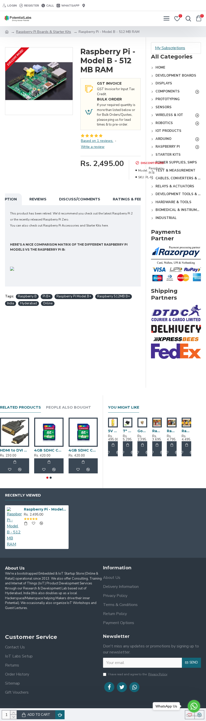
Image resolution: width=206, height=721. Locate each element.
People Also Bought (68, 407)
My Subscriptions (170, 48)
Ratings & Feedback (134, 199)
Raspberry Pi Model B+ (74, 296)
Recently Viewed (23, 495)
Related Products (20, 407)
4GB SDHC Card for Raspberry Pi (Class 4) (48, 450)
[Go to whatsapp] (194, 706)
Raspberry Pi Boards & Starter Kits (43, 31)
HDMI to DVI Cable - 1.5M (14, 450)
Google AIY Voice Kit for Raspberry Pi (142, 431)
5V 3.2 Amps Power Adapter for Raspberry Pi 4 (113, 431)
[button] (47, 478)
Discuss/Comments (79, 199)
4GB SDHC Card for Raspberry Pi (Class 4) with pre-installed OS (83, 450)
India (10, 303)
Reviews (37, 199)
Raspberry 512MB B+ (113, 296)
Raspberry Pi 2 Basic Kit (157, 431)
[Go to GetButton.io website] (194, 715)
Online (48, 303)
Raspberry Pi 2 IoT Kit (186, 431)
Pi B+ (46, 296)
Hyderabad (28, 303)
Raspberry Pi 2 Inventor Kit (172, 431)
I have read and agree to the (137, 674)
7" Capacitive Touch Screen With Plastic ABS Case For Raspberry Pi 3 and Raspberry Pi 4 (128, 431)
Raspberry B (27, 296)
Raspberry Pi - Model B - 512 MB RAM (45, 509)
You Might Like (123, 407)
